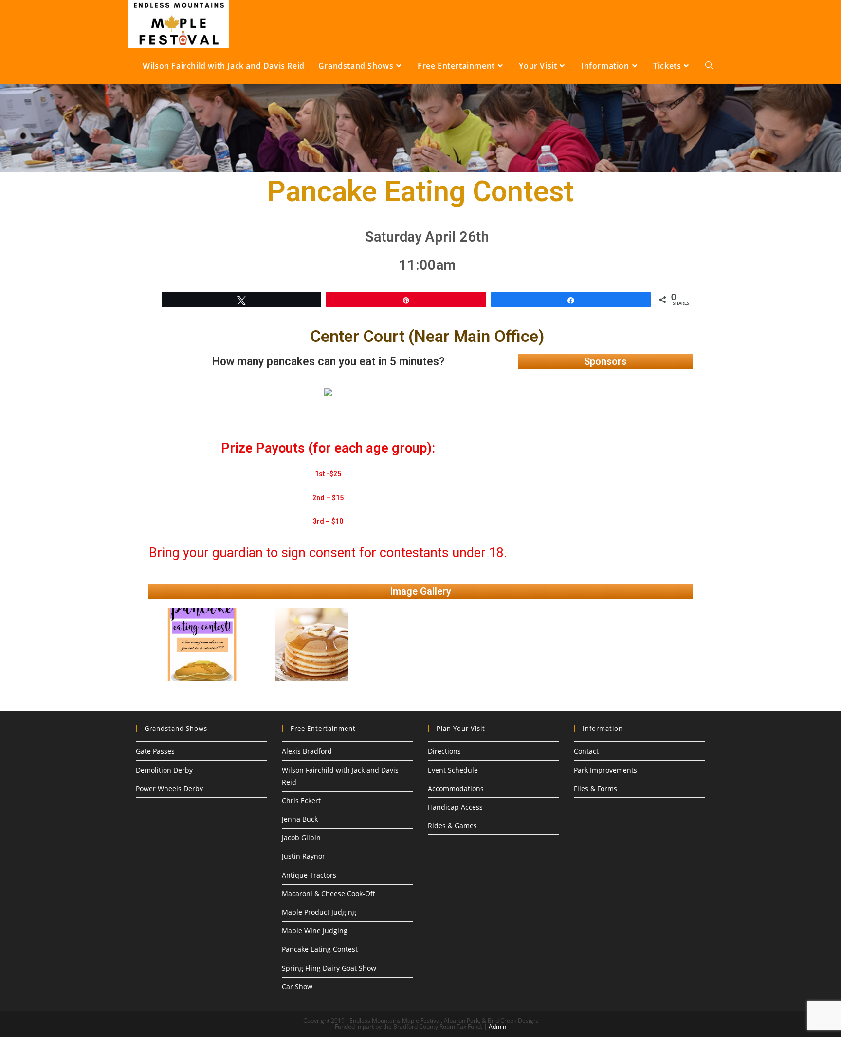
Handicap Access (455, 806)
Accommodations (456, 788)
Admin (497, 1026)
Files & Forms (595, 788)
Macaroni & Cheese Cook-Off (328, 893)
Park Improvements (605, 769)
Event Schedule (453, 769)
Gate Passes (155, 750)
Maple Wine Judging (314, 930)
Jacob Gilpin (301, 837)
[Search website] (709, 66)
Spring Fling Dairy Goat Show (329, 968)
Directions (444, 750)
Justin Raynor (303, 856)
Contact (586, 750)
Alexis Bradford (307, 750)
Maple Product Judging (319, 912)
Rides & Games (452, 825)
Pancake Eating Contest (320, 949)
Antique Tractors (309, 875)
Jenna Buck (300, 819)
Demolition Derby (164, 769)
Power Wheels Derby (169, 788)
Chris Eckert (301, 800)
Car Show (297, 986)
